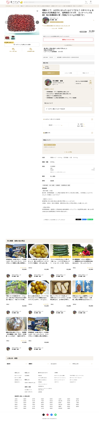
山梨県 (33, 402)
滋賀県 (16, 404)
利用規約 (40, 382)
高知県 (68, 406)
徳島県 (52, 180)
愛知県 (68, 402)
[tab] (68, 73)
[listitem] (17, 363)
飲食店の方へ (17, 382)
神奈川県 (60, 400)
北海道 (16, 398)
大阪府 (33, 404)
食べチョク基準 (18, 377)
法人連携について (28, 389)
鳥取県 (68, 404)
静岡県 (60, 402)
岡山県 (16, 406)
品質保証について (18, 379)
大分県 (42, 408)
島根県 (77, 404)
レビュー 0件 (54, 28)
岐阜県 (51, 402)
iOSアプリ (57, 382)
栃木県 (16, 400)
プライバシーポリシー (42, 384)
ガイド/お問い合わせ (42, 377)
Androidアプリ (73, 382)
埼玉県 (33, 400)
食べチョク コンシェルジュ (60, 377)
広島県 (24, 406)
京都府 (24, 404)
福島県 (68, 398)
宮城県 (42, 398)
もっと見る (69, 152)
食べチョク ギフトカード (60, 379)
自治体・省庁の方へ (29, 391)
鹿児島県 (60, 408)
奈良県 (51, 404)
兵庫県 (42, 404)
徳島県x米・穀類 (66, 185)
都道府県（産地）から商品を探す (22, 396)
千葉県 (42, 400)
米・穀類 (52, 176)
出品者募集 (27, 375)
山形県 (60, 398)
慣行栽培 (46, 185)
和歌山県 (60, 404)
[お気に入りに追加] (37, 11)
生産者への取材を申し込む (30, 382)
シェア (84, 219)
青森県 (24, 398)
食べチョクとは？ (18, 375)
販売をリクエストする (68, 39)
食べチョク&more (73, 379)
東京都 (51, 400)
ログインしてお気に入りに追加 (23, 44)
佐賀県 (16, 408)
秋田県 (51, 398)
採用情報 (40, 391)
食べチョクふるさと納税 (59, 375)
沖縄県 (68, 408)
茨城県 (77, 398)
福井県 (24, 402)
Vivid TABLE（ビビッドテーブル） (77, 375)
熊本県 (33, 408)
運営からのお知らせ (42, 379)
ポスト (78, 219)
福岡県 (77, 406)
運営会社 (40, 375)
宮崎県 (51, 408)
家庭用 (58, 185)
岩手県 (33, 398)
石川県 (16, 402)
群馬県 (24, 400)
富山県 (77, 400)
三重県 (77, 402)
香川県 (51, 406)
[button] (68, 123)
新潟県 (68, 400)
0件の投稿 (60, 28)
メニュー (90, 3)
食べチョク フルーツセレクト (76, 377)
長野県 (42, 402)
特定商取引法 (41, 386)
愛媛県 (60, 406)
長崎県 (24, 408)
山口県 (33, 406)
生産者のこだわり (49, 89)
